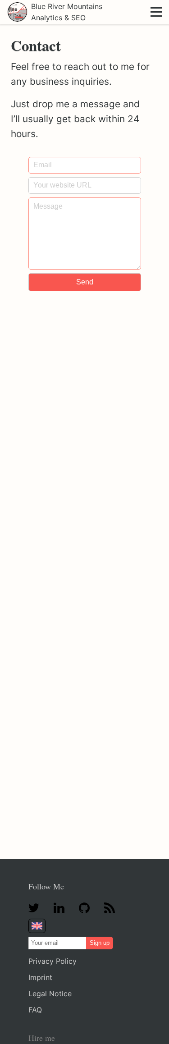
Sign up (100, 942)
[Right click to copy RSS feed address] (109, 908)
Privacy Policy (52, 961)
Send (84, 282)
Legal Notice (50, 993)
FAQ (35, 1009)
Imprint (40, 977)
